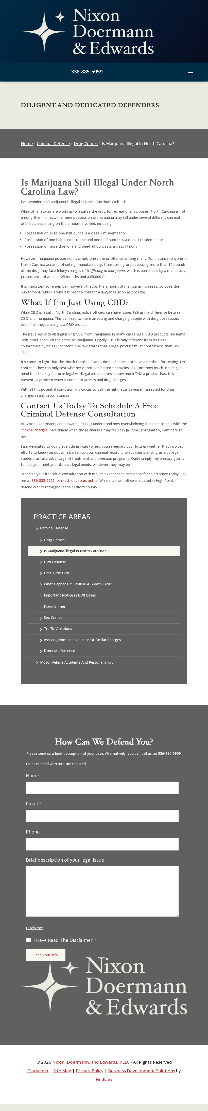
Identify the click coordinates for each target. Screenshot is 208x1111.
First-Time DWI (56, 572)
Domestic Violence (59, 650)
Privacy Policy (89, 1071)
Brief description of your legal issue (65, 860)
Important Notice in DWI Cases (70, 595)
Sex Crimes (53, 617)
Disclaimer (34, 927)
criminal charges (34, 430)
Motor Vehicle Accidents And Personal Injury (76, 662)
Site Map (62, 1071)
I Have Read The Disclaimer (64, 940)
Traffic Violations (58, 628)
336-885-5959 (86, 71)
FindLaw (104, 1079)
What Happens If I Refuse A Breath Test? (78, 584)
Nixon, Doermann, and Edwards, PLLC (90, 1062)
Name (32, 775)
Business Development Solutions (141, 1071)
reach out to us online (79, 480)
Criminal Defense (54, 528)
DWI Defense (55, 562)
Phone (33, 832)
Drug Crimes (54, 540)
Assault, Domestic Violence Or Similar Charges (82, 639)
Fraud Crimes (55, 606)
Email (34, 804)
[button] (191, 72)
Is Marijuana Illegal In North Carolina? (75, 550)
